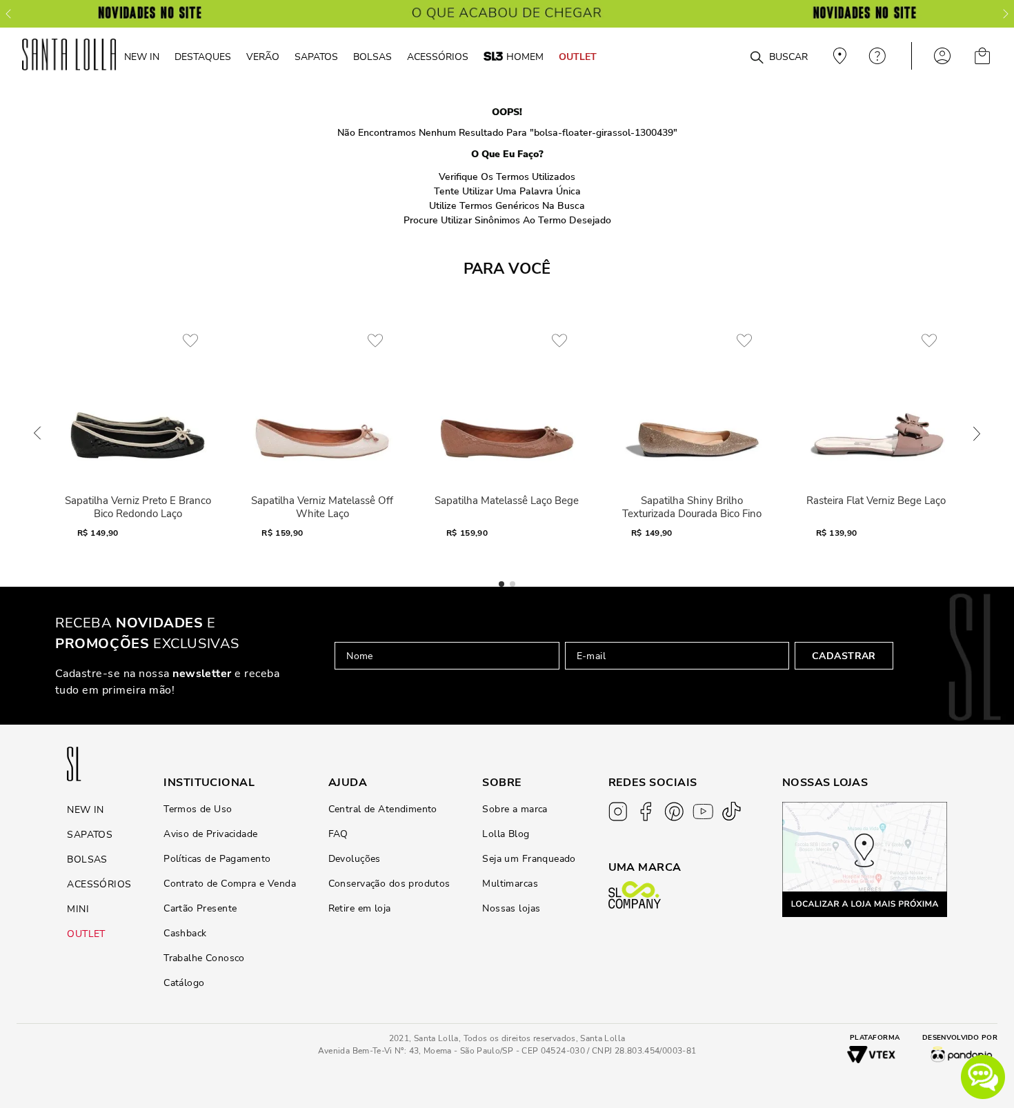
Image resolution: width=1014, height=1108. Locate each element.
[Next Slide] (1005, 13)
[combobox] (723, 56)
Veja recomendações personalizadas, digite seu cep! (838, 56)
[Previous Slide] (8, 13)
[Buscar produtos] (757, 58)
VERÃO (262, 56)
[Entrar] (942, 56)
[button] (983, 1077)
